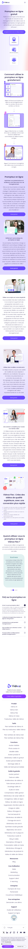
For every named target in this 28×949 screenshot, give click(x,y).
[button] (14, 944)
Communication (14, 875)
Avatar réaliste (14, 745)
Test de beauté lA (14, 814)
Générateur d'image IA (14, 848)
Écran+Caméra (14, 52)
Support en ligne (14, 913)
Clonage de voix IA (14, 820)
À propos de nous (14, 889)
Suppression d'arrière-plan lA (14, 805)
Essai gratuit (13, 214)
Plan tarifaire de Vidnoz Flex (14, 738)
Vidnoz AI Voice (14, 716)
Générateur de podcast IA (14, 851)
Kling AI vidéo (14, 839)
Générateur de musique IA (14, 833)
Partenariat (14, 892)
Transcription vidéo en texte (14, 845)
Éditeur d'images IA (14, 811)
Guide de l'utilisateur (14, 910)
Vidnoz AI (14, 707)
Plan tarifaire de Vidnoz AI (14, 726)
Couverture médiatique (14, 895)
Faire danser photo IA (14, 784)
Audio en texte (14, 790)
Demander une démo (14, 902)
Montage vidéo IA (14, 764)
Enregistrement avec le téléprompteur (14, 32)
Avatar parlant (14, 774)
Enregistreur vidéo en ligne (14, 799)
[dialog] (14, 942)
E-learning (14, 881)
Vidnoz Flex (14, 713)
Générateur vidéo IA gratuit (14, 758)
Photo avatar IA (14, 748)
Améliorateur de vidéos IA (14, 780)
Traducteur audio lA (14, 836)
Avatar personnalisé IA (14, 761)
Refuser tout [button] (20, 946)
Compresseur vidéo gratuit (14, 793)
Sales (14, 869)
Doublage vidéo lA (14, 787)
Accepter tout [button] (7, 946)
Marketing (14, 872)
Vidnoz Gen (14, 710)
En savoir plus (8, 941)
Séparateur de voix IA (14, 830)
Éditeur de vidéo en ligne (14, 802)
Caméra (14, 42)
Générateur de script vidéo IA (14, 796)
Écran (14, 63)
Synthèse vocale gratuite (14, 827)
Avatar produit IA (14, 755)
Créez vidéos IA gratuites (14, 696)
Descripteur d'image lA (14, 842)
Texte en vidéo (14, 777)
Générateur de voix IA (14, 824)
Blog (14, 862)
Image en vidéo (14, 808)
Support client (14, 878)
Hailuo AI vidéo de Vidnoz (14, 854)
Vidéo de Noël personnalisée (14, 767)
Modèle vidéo (14, 752)
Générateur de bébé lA (14, 817)
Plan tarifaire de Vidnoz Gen (14, 735)
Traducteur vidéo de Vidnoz (14, 719)
